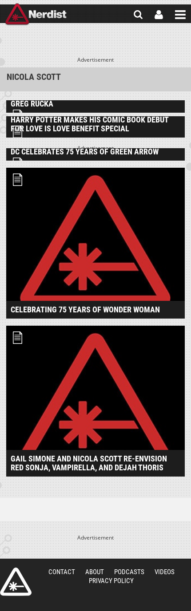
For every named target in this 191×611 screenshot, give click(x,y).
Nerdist (35, 14)
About (94, 572)
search (138, 14)
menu (180, 14)
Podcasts (129, 572)
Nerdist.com (16, 582)
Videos (165, 572)
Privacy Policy (111, 581)
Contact (61, 572)
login (159, 14)
